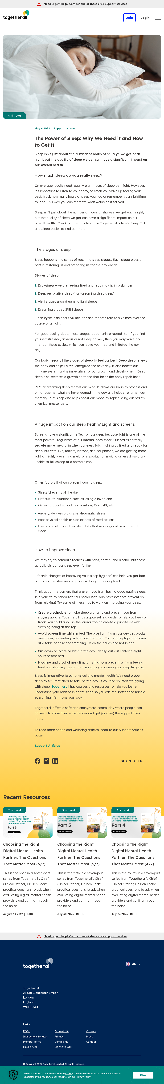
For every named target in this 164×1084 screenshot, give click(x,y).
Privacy (59, 1036)
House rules (30, 1046)
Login (145, 18)
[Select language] (138, 964)
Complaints (61, 1041)
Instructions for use (35, 1036)
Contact (91, 1041)
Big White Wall (63, 1046)
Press (89, 1036)
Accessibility (62, 1031)
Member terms (32, 1041)
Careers (91, 1031)
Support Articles (47, 746)
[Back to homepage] (38, 963)
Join (129, 18)
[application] (82, 1075)
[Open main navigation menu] (158, 18)
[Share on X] (46, 761)
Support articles (64, 128)
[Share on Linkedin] (55, 761)
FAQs (26, 1031)
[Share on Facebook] (37, 761)
